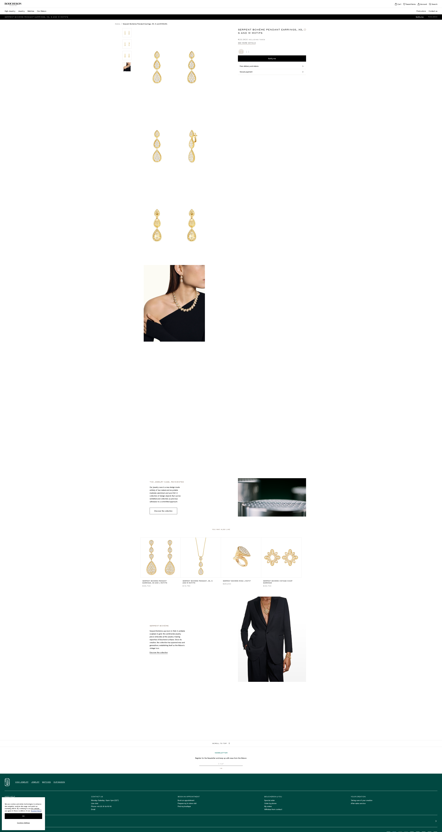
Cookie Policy (36, 811)
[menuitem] (398, 4)
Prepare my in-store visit (187, 803)
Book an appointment (186, 800)
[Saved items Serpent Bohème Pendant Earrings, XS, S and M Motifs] (305, 30)
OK (23, 816)
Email (93, 809)
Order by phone (270, 803)
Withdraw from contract (273, 809)
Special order (269, 800)
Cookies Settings (23, 823)
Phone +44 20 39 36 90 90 (101, 806)
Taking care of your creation (361, 800)
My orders (268, 806)
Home (117, 24)
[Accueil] (7, 782)
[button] (221, 768)
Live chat (94, 803)
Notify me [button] (420, 17)
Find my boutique (184, 806)
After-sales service (358, 803)
